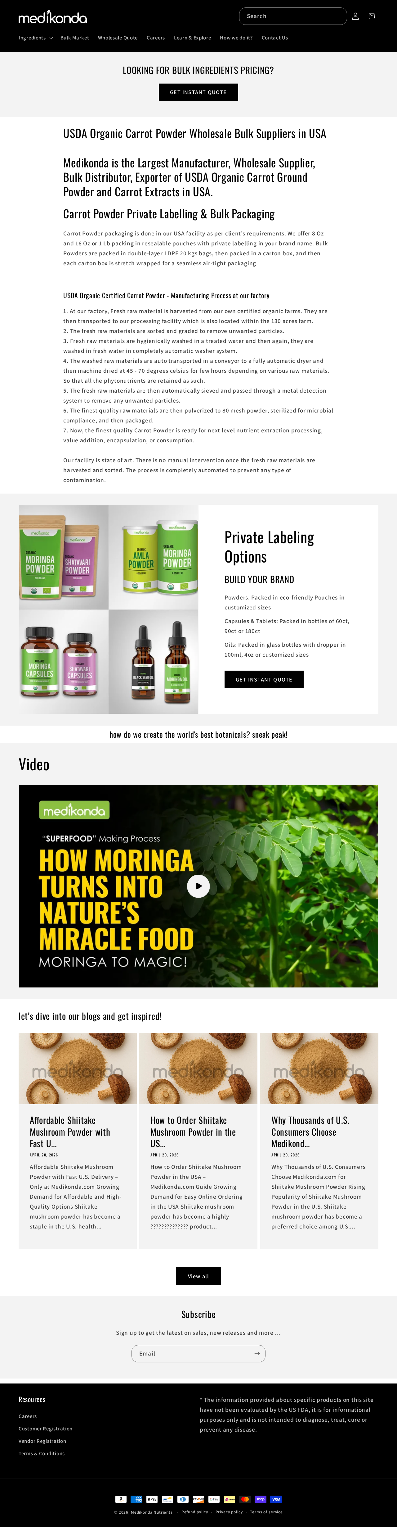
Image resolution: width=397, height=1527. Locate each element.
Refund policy (194, 1512)
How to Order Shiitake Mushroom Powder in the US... (193, 1131)
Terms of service (266, 1512)
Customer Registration (46, 1428)
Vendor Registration (42, 1441)
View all (198, 1276)
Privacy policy (229, 1512)
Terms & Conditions (42, 1453)
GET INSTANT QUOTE (198, 92)
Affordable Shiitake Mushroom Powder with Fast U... (70, 1131)
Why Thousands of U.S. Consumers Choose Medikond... (310, 1131)
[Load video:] (198, 886)
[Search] (338, 16)
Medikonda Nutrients (152, 1512)
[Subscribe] (257, 1353)
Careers (28, 1416)
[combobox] (293, 16)
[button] (35, 38)
